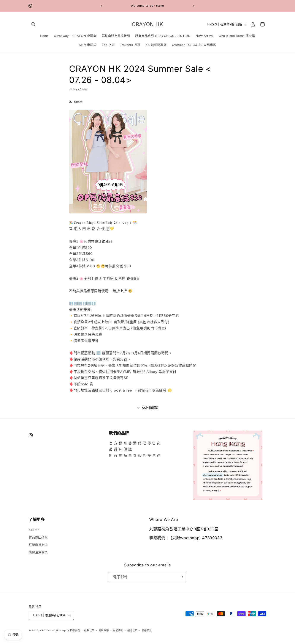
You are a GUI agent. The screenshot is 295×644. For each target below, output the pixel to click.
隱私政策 (104, 630)
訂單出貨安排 (38, 544)
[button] (33, 24)
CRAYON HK (47, 630)
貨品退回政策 (38, 537)
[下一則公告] (193, 6)
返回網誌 (150, 407)
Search (34, 529)
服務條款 (118, 630)
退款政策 (89, 630)
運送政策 (132, 630)
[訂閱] (181, 577)
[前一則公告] (101, 6)
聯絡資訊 (147, 630)
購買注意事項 (38, 552)
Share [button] (78, 102)
